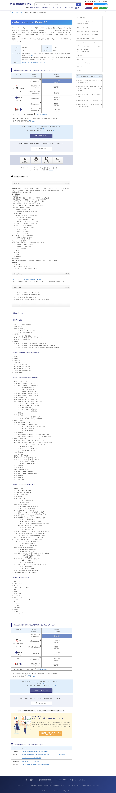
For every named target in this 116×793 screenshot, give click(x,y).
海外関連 (79, 70)
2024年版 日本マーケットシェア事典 (30, 761)
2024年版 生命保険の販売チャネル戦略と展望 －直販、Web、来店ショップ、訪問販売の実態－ (44, 754)
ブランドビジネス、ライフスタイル (86, 42)
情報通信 (79, 55)
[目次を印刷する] (36, 160)
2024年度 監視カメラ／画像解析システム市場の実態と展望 (35, 764)
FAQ (79, 785)
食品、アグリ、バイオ (82, 27)
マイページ (88, 7)
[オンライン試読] (57, 160)
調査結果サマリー (41, 274)
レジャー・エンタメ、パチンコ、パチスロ (87, 63)
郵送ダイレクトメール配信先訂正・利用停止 (55, 785)
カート (96, 7)
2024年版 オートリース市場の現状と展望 (31, 758)
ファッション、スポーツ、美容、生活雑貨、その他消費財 (85, 22)
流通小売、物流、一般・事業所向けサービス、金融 (33, 62)
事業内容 (32, 8)
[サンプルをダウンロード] (47, 160)
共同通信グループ (87, 785)
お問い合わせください (42, 114)
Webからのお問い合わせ (79, 780)
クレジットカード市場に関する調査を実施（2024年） (27, 279)
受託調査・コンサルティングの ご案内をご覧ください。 (51, 733)
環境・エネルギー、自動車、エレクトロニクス (88, 46)
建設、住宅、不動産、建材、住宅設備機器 (87, 31)
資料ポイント (41, 287)
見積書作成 (43, 148)
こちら (31, 55)
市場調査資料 (18, 12)
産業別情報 (45, 8)
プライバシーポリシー (23, 785)
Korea (95, 1)
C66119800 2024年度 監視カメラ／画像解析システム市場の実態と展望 (90, 105)
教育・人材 (80, 59)
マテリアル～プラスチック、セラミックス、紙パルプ (84, 50)
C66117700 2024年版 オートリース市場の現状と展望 (90, 95)
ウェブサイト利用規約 (37, 785)
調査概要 (41, 183)
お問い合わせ (104, 7)
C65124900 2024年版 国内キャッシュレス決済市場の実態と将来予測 (90, 81)
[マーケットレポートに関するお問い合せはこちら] (25, 160)
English (88, 1)
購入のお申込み (42, 135)
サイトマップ (104, 1)
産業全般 (79, 66)
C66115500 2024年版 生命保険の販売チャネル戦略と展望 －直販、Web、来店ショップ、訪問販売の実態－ (90, 88)
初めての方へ (89, 4)
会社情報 (64, 8)
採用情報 (71, 8)
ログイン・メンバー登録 (101, 4)
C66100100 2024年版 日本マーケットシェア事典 (90, 100)
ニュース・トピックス (55, 8)
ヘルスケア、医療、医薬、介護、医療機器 (87, 35)
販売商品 (38, 8)
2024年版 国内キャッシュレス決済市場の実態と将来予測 (35, 751)
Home (27, 8)
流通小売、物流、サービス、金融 (85, 38)
